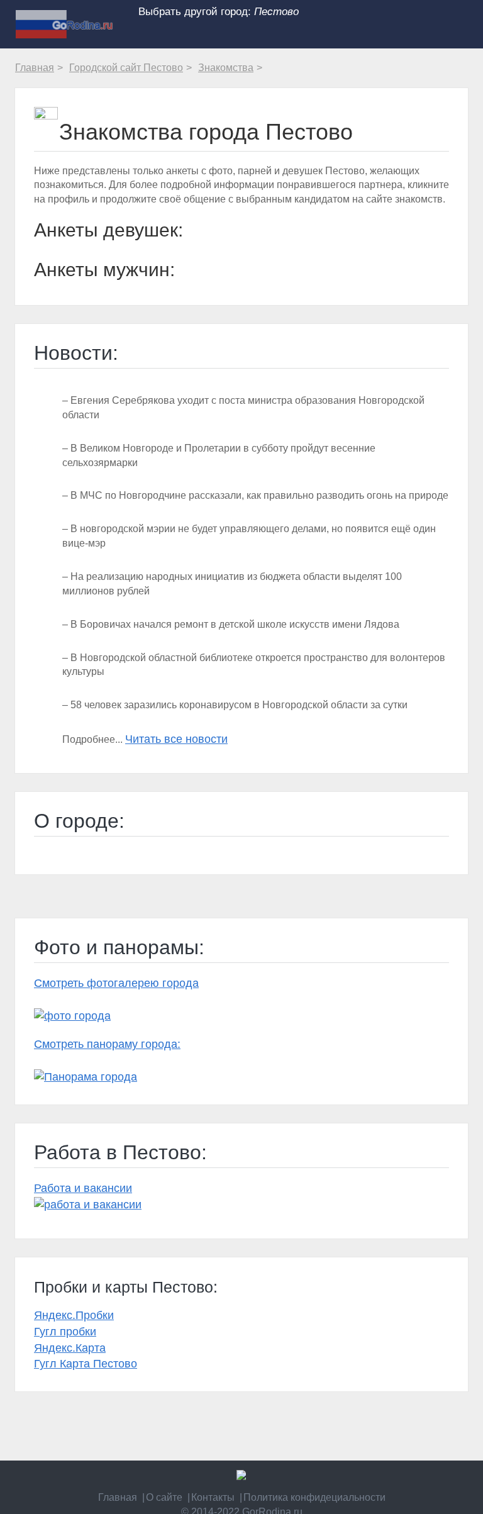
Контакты (213, 1497)
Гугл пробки (65, 1331)
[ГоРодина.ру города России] (241, 1475)
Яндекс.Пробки (74, 1315)
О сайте (164, 1497)
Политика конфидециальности (314, 1497)
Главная (117, 1497)
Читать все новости (176, 739)
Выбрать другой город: (218, 11)
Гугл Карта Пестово (85, 1363)
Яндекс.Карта (70, 1348)
